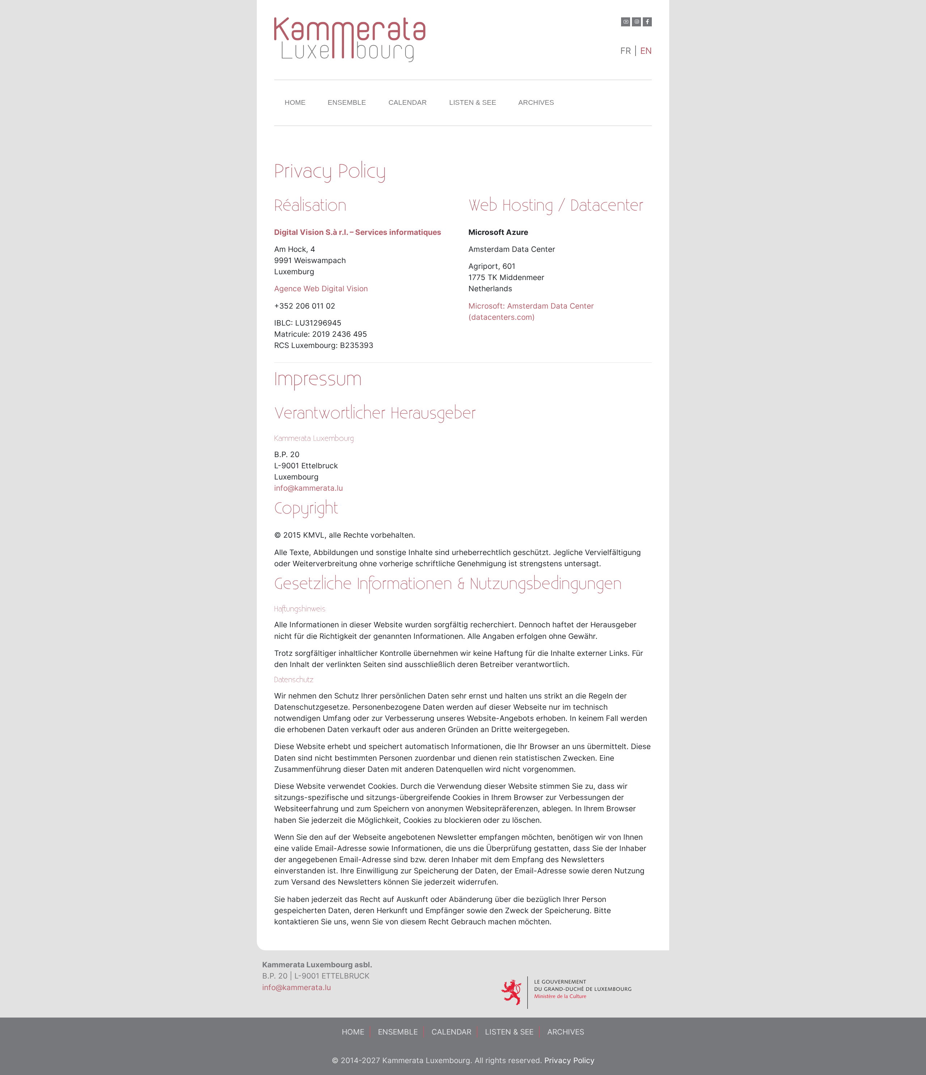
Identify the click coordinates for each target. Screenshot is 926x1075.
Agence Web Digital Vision (321, 288)
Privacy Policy (569, 1060)
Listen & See (472, 102)
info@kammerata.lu (308, 488)
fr (625, 51)
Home (295, 102)
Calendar (407, 102)
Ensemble (347, 102)
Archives (536, 102)
